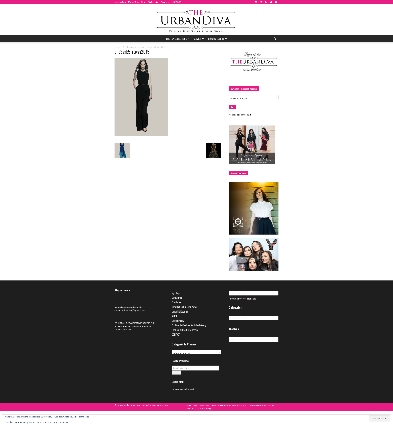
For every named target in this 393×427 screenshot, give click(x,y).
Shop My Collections (176, 38)
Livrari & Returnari (180, 311)
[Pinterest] (261, 2)
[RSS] (266, 2)
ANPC (174, 316)
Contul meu (177, 298)
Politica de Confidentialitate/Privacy (189, 325)
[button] (274, 38)
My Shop (175, 293)
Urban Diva (191, 405)
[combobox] (253, 97)
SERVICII (197, 38)
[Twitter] (271, 2)
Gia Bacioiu (153, 2)
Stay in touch (122, 290)
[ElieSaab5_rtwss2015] (141, 135)
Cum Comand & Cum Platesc (185, 307)
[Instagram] (256, 2)
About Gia (204, 405)
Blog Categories (216, 38)
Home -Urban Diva (136, 2)
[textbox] (253, 98)
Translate (251, 298)
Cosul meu (165, 2)
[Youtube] (276, 2)
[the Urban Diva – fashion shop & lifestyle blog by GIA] (196, 19)
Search (176, 372)
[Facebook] (251, 2)
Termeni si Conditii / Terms (185, 330)
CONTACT (176, 2)
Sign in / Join (120, 2)
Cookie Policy (178, 321)
